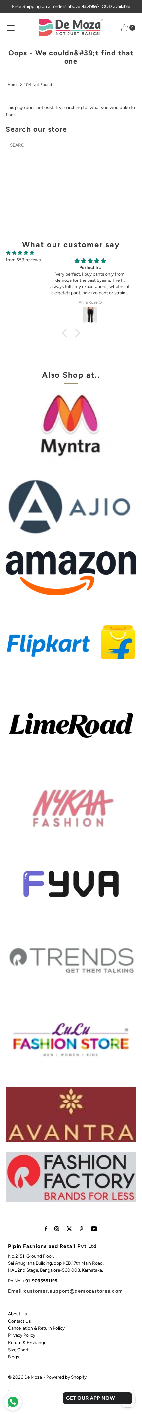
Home (13, 84)
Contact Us (19, 1321)
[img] (20, 253)
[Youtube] (94, 1228)
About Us (17, 1313)
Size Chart (18, 1349)
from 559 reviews (23, 259)
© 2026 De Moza (25, 1377)
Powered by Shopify (66, 1377)
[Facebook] (46, 1228)
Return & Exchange (27, 1342)
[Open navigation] (10, 28)
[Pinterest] (81, 1228)
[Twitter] (69, 1228)
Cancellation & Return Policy (36, 1328)
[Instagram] (56, 1228)
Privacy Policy (21, 1335)
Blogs (13, 1356)
